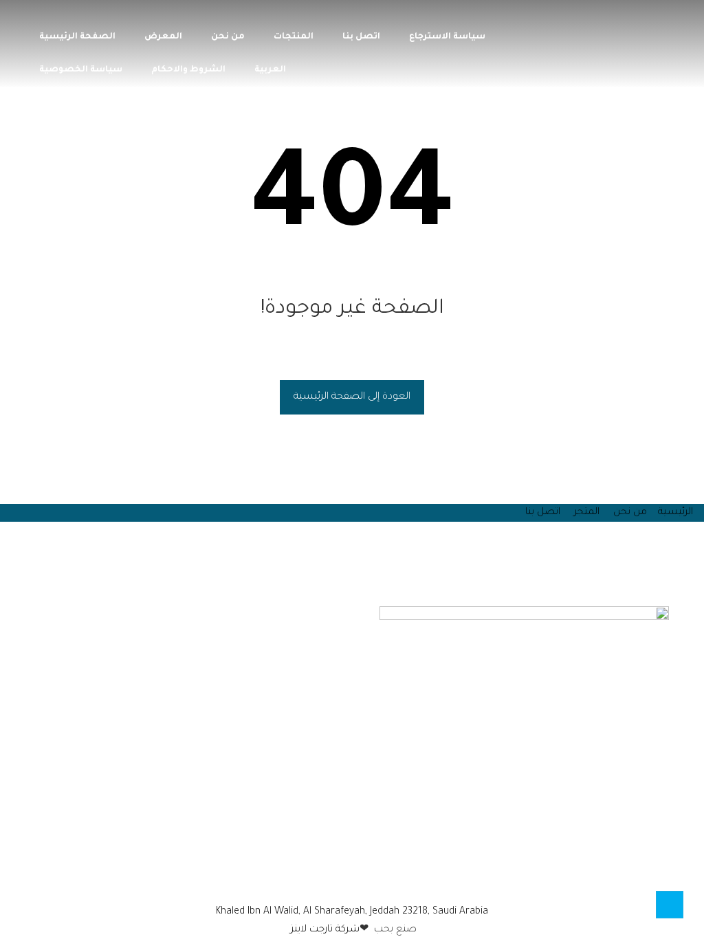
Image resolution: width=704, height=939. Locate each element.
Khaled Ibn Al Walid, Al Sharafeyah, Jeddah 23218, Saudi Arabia (352, 912)
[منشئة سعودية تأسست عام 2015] (632, 40)
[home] (331, 876)
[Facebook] (372, 876)
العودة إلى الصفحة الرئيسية (352, 397)
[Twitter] (364, 876)
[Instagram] (356, 876)
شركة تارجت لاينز (323, 930)
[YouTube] (348, 876)
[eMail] (340, 876)
